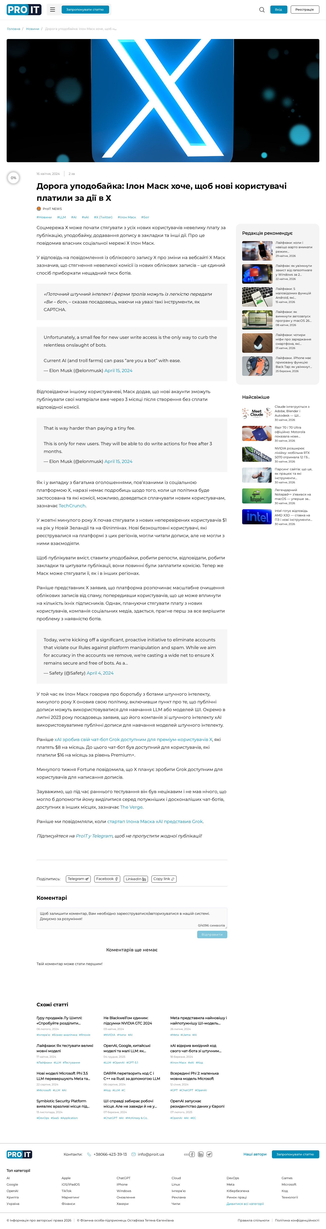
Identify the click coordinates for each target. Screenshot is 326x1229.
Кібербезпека (238, 1191)
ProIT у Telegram (94, 836)
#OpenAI (119, 1062)
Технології (290, 1197)
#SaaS (55, 1118)
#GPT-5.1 (132, 1062)
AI (8, 1178)
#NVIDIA (109, 1034)
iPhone (122, 1184)
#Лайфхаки (44, 1062)
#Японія (84, 1034)
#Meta (174, 1034)
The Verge (131, 807)
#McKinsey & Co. (137, 1118)
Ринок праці (237, 1197)
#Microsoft (44, 1090)
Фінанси (68, 1204)
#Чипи (121, 1034)
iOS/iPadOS (71, 1184)
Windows (124, 1191)
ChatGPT (123, 1178)
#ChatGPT (186, 1090)
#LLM (61, 217)
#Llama (185, 1034)
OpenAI (12, 1191)
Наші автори (255, 1154)
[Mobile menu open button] (52, 9)
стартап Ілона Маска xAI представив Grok (155, 821)
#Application (69, 1118)
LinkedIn (200, 1154)
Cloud (176, 1178)
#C (123, 1090)
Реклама (179, 1197)
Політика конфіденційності (297, 1220)
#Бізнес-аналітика (64, 1034)
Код (285, 1191)
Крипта (13, 1197)
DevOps (233, 1178)
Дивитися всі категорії (245, 1204)
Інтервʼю (179, 1191)
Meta (230, 1184)
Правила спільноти (253, 1220)
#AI (74, 217)
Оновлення (126, 1197)
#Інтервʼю (43, 1034)
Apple (66, 1178)
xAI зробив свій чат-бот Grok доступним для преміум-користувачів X (133, 739)
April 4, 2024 (100, 673)
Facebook (192, 1154)
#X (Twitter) (103, 217)
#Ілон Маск (127, 217)
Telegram (209, 1154)
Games (287, 1178)
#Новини (44, 217)
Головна (13, 29)
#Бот (145, 217)
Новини (32, 29)
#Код (199, 1062)
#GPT (174, 1090)
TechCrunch (72, 505)
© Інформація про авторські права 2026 (39, 1220)
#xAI (85, 217)
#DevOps (43, 1118)
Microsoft (289, 1184)
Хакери (123, 1204)
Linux (176, 1184)
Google (12, 1184)
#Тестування (71, 1062)
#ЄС (193, 1118)
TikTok (66, 1191)
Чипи (176, 1204)
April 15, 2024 (118, 370)
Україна (13, 1204)
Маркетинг (71, 1197)
